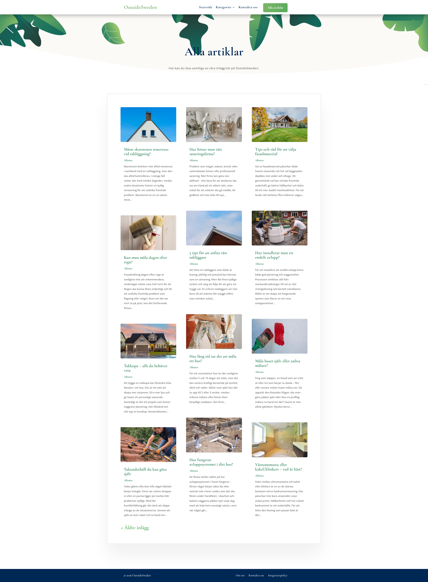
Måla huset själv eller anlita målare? (277, 363)
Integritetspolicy (277, 575)
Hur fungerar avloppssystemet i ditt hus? (211, 462)
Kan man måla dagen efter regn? (145, 259)
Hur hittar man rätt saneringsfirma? (205, 151)
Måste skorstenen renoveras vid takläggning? (146, 151)
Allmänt (128, 160)
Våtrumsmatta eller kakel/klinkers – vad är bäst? (278, 467)
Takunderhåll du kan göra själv (145, 471)
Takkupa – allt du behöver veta (145, 368)
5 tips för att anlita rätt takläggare (208, 255)
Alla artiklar (275, 8)
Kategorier (224, 7)
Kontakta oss (248, 7)
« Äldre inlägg (135, 527)
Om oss (240, 575)
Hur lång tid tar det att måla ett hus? (212, 358)
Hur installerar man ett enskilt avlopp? (274, 255)
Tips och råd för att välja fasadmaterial (275, 151)
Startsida (205, 7)
